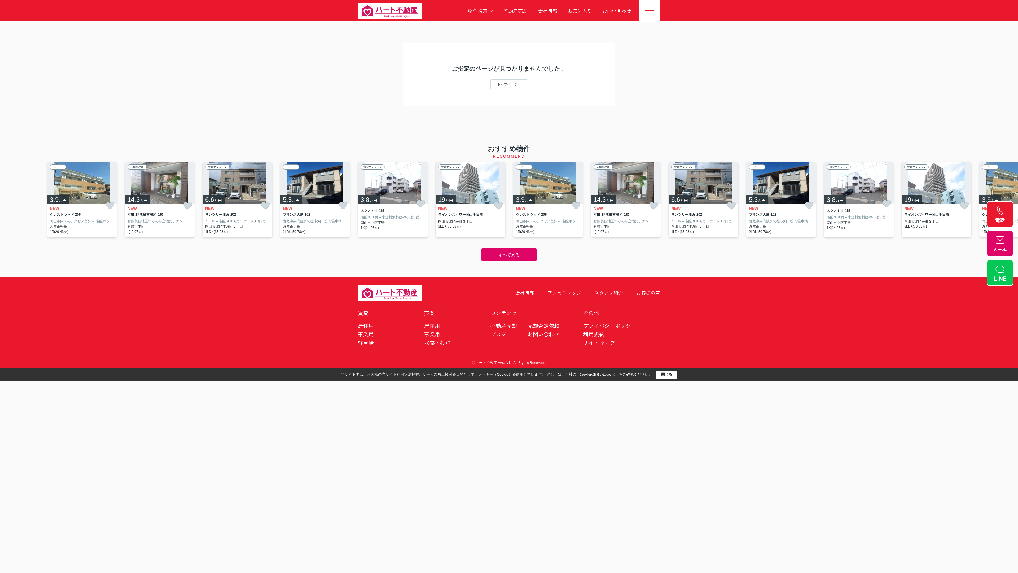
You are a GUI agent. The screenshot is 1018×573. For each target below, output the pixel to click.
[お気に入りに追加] (110, 206)
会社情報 (547, 10)
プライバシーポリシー (609, 325)
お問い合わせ (616, 10)
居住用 (366, 325)
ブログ (498, 334)
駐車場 (366, 342)
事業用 (366, 334)
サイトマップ (599, 342)
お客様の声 (648, 292)
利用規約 (593, 334)
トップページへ (509, 84)
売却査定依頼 (543, 325)
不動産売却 (516, 10)
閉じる (666, 374)
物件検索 (477, 10)
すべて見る (509, 255)
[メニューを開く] (649, 10)
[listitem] (393, 200)
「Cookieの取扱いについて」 (597, 374)
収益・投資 (437, 342)
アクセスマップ (564, 292)
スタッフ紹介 (608, 292)
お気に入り (580, 10)
